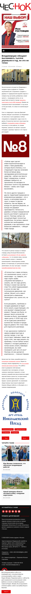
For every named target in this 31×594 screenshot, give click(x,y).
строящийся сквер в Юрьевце (16, 123)
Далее (24, 438)
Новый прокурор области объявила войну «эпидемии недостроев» (13, 493)
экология (6, 432)
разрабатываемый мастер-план (11, 268)
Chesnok (5, 66)
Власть (20, 66)
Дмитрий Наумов (21, 429)
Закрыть (6, 591)
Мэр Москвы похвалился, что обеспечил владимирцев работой (14, 465)
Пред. (6, 438)
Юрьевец (15, 432)
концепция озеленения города (11, 361)
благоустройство (8, 429)
